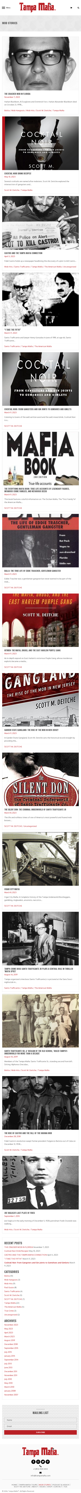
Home (14, 1485)
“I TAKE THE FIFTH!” (13, 1259)
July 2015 (8, 1352)
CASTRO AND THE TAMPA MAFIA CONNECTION (25, 1255)
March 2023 (9, 1336)
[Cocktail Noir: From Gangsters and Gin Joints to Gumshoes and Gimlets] (40, 391)
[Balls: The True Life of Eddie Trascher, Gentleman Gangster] (40, 552)
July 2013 (8, 1363)
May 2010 (8, 1383)
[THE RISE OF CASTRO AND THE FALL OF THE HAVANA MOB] (40, 1114)
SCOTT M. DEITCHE (13, 426)
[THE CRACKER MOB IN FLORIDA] (40, 75)
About (35, 1487)
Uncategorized (69, 266)
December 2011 (10, 1371)
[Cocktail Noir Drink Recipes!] (40, 155)
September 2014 (11, 1360)
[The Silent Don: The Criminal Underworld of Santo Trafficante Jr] (40, 791)
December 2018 (11, 1344)
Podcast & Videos (60, 1485)
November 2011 (10, 1375)
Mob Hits (30, 110)
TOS (65, 1487)
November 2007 (11, 1395)
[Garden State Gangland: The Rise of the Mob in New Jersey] (40, 711)
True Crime (9, 1311)
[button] (33, 1462)
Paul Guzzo (9, 1287)
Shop (49, 1487)
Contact (58, 1487)
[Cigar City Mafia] (40, 870)
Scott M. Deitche (43, 110)
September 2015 (11, 1348)
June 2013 (8, 1367)
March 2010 (9, 1387)
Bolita (7, 110)
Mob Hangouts (18, 110)
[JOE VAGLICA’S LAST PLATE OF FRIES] (40, 1194)
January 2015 (9, 1356)
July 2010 (8, 1379)
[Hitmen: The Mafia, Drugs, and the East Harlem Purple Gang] (40, 632)
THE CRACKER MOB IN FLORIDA (18, 1247)
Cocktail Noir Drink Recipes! (16, 1251)
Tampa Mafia (58, 110)
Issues (43, 1487)
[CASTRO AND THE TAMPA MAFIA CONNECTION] (40, 233)
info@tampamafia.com (40, 1475)
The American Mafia (53, 266)
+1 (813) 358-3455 (40, 1469)
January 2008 (10, 1391)
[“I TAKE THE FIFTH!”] (40, 311)
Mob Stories (45, 1485)
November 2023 (11, 1325)
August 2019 (9, 1340)
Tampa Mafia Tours (28, 1485)
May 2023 (8, 1328)
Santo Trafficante (22, 266)
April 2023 (8, 1332)
